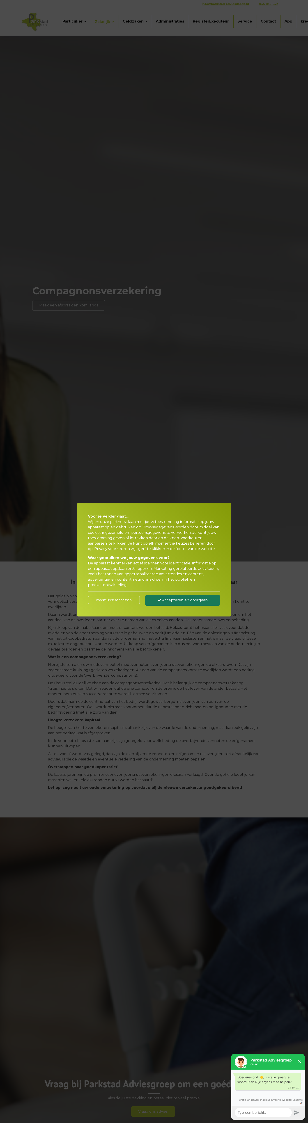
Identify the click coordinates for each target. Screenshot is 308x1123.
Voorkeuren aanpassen (114, 600)
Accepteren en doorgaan (184, 600)
